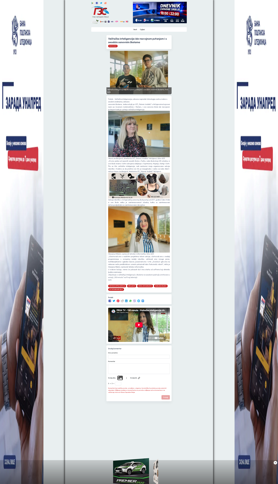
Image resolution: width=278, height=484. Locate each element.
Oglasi (142, 29)
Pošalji (165, 397)
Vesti (135, 29)
